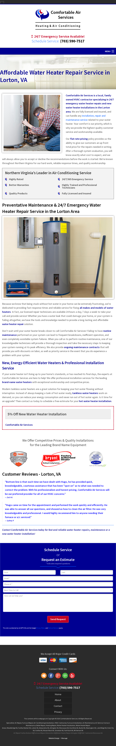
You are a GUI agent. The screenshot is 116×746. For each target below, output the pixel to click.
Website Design (54, 738)
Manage (64, 738)
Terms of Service (53, 628)
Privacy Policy (40, 628)
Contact (58, 706)
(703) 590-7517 (72, 41)
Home (58, 694)
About (58, 700)
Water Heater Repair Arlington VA (68, 733)
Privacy (58, 711)
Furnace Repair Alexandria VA (44, 733)
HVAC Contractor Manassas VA (92, 733)
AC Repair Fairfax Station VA (23, 733)
